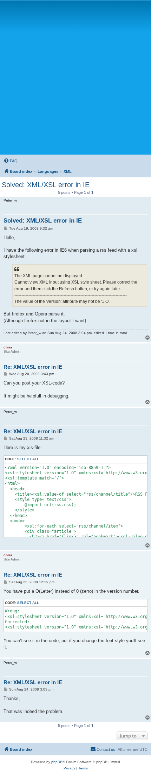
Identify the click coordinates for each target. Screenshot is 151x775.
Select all (28, 459)
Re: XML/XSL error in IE (33, 367)
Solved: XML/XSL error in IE (46, 185)
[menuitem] (11, 161)
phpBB (57, 762)
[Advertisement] (75, 77)
